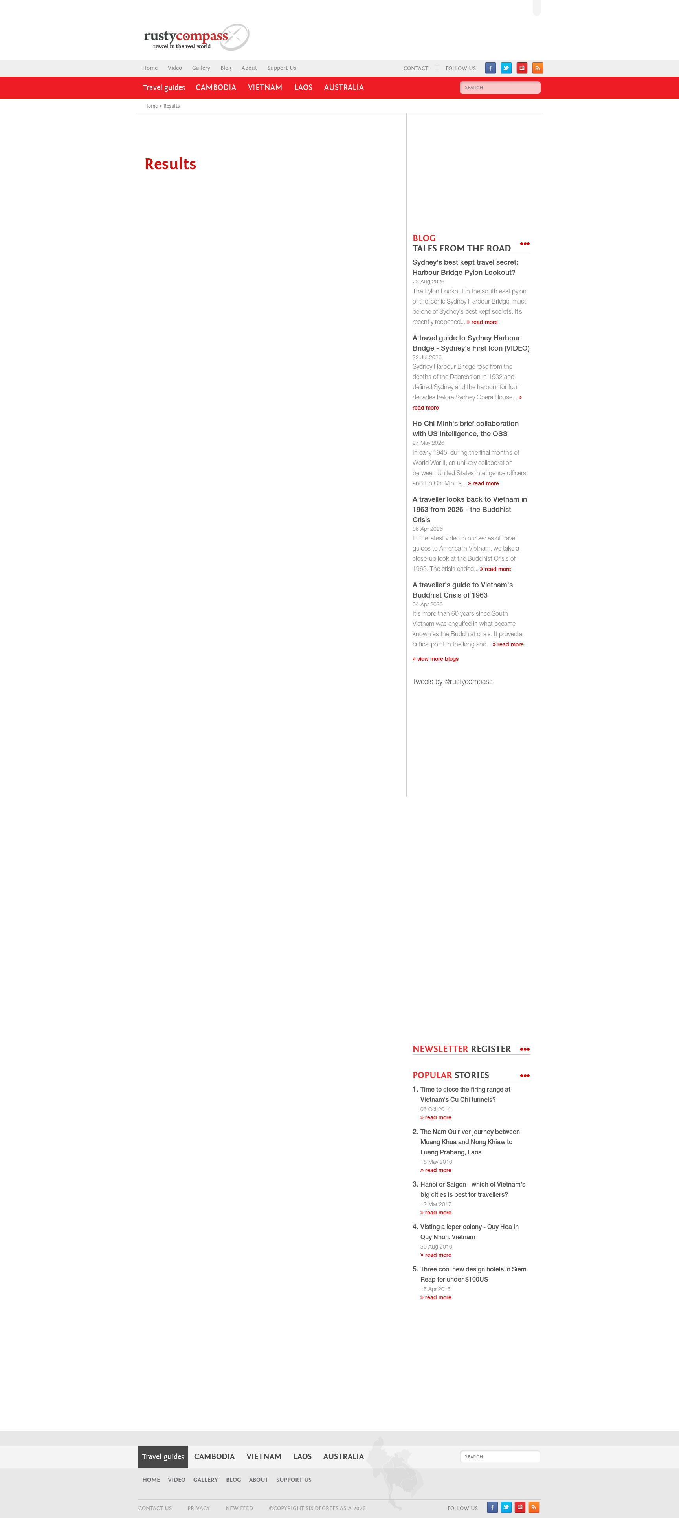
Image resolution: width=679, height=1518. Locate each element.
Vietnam (265, 87)
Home (150, 68)
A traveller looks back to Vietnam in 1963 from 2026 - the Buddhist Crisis (470, 510)
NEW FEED (239, 1508)
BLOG (462, 243)
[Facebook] (490, 72)
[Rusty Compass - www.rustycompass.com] (188, 37)
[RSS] (537, 72)
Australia (344, 87)
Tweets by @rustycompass (453, 682)
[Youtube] (522, 72)
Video (175, 68)
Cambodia (216, 87)
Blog (225, 68)
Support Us (282, 68)
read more (484, 323)
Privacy (198, 1508)
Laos (303, 87)
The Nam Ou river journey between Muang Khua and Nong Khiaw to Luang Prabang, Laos (470, 1143)
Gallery (201, 68)
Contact (416, 68)
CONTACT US (155, 1508)
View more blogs (437, 659)
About (249, 68)
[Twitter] (506, 72)
